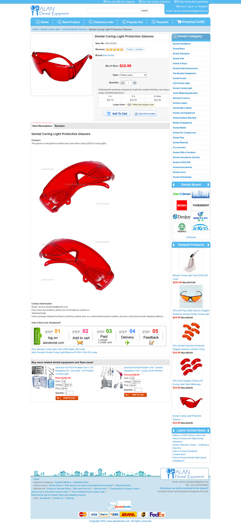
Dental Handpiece (182, 44)
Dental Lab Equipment (184, 113)
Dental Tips (178, 137)
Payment (162, 22)
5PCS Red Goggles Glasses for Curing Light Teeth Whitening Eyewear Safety (188, 384)
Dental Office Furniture (184, 152)
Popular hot (135, 22)
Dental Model (179, 128)
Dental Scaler (179, 78)
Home (45, 22)
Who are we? (100, 488)
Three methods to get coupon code (88, 492)
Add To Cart (69, 398)
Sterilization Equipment (184, 73)
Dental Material (180, 142)
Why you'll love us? (82, 488)
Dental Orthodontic (182, 177)
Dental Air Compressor (184, 132)
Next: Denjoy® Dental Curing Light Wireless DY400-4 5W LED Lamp (64, 352)
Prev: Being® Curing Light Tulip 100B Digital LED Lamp (58, 349)
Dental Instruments (182, 167)
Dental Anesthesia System (186, 157)
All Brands (191, 237)
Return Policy (55, 485)
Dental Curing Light (50, 29)
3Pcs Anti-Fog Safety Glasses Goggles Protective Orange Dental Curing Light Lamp (191, 314)
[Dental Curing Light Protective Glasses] (191, 401)
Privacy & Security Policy (59, 488)
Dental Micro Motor (182, 108)
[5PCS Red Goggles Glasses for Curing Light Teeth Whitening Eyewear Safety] (191, 366)
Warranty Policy (123, 485)
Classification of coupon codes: (124, 488)
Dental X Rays (180, 63)
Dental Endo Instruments (185, 68)
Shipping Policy (81, 482)
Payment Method (63, 482)
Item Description (42, 125)
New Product (71, 22)
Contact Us (58, 498)
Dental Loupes (180, 103)
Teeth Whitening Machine (185, 93)
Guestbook (45, 498)
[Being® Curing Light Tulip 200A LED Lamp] (191, 261)
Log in (190, 6)
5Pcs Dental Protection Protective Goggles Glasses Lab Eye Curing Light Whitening (189, 349)
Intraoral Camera (181, 98)
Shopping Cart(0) (193, 21)
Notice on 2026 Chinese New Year (189, 435)
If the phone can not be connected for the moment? (89, 485)
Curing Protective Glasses (74, 29)
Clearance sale (103, 22)
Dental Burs (179, 48)
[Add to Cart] (117, 113)
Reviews (60, 125)
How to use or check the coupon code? (50, 492)
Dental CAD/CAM (181, 162)
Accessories (179, 147)
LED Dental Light (181, 83)
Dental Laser (179, 172)
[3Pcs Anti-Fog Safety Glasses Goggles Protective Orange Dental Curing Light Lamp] (191, 296)
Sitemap (70, 498)
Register (203, 6)
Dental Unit (178, 58)
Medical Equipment (182, 123)
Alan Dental (108, 55)
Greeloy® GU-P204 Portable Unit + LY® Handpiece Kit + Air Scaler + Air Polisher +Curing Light (74, 370)
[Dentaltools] (120, 509)
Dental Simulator (181, 53)
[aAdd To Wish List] (147, 113)
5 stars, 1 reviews (134, 49)
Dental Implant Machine (184, 118)
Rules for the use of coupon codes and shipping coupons (58, 495)
